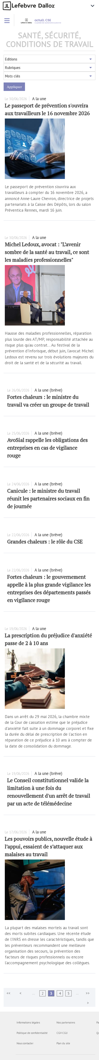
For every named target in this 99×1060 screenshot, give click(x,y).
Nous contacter (25, 1043)
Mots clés (12, 76)
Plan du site (63, 1043)
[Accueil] (49, 22)
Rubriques (12, 67)
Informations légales (28, 1022)
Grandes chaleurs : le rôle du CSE (45, 541)
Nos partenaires (65, 1022)
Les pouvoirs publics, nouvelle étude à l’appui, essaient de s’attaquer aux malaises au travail (48, 846)
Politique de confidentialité (32, 1033)
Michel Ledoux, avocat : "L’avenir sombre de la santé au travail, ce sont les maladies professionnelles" (47, 252)
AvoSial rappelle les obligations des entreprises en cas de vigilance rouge (47, 447)
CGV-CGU (62, 1033)
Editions (11, 59)
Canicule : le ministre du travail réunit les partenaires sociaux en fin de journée (48, 498)
